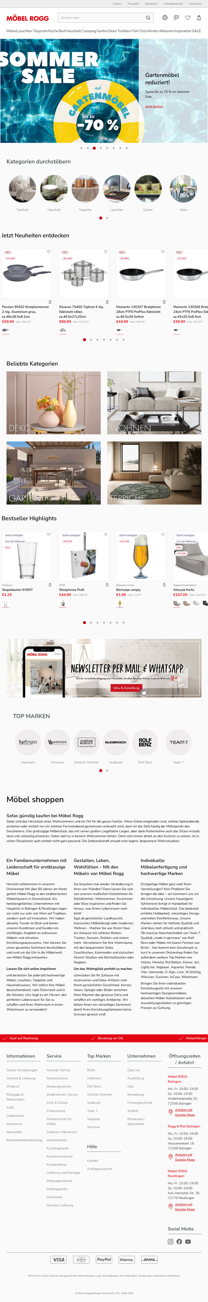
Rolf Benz (94, 1086)
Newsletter (14, 1132)
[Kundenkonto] (164, 17)
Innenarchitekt (57, 1140)
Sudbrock (94, 1103)
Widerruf (12, 1086)
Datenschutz (15, 1116)
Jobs (130, 1086)
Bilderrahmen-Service (62, 1094)
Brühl (91, 1070)
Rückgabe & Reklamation (15, 1097)
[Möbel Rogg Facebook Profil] (179, 1243)
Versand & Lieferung (20, 1078)
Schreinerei (54, 1197)
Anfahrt (132, 1111)
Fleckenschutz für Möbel (59, 1121)
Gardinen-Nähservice (62, 1132)
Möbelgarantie (57, 1189)
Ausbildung (135, 1078)
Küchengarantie (58, 1148)
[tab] (81, 148)
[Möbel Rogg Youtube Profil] (188, 1243)
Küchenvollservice (60, 1156)
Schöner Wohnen (99, 1094)
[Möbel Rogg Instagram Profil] (170, 1243)
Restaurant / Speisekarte (135, 1121)
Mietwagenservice (59, 1181)
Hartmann (94, 1078)
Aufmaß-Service (58, 1070)
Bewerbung (135, 1094)
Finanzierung (56, 1111)
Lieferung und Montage (63, 1173)
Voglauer (93, 1119)
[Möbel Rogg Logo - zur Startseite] (27, 17)
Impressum (14, 1124)
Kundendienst (56, 1164)
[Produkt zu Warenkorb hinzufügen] (50, 302)
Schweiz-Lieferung (60, 1205)
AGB (10, 1107)
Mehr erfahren (156, 110)
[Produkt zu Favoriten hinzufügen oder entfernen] (48, 251)
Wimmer (93, 1127)
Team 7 (92, 1111)
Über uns (133, 1070)
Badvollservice (57, 1078)
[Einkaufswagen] (199, 17)
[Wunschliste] (187, 17)
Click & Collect (57, 1103)
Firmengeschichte (139, 1103)
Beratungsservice (59, 1086)
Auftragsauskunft (99, 1169)
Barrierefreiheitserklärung (24, 1140)
